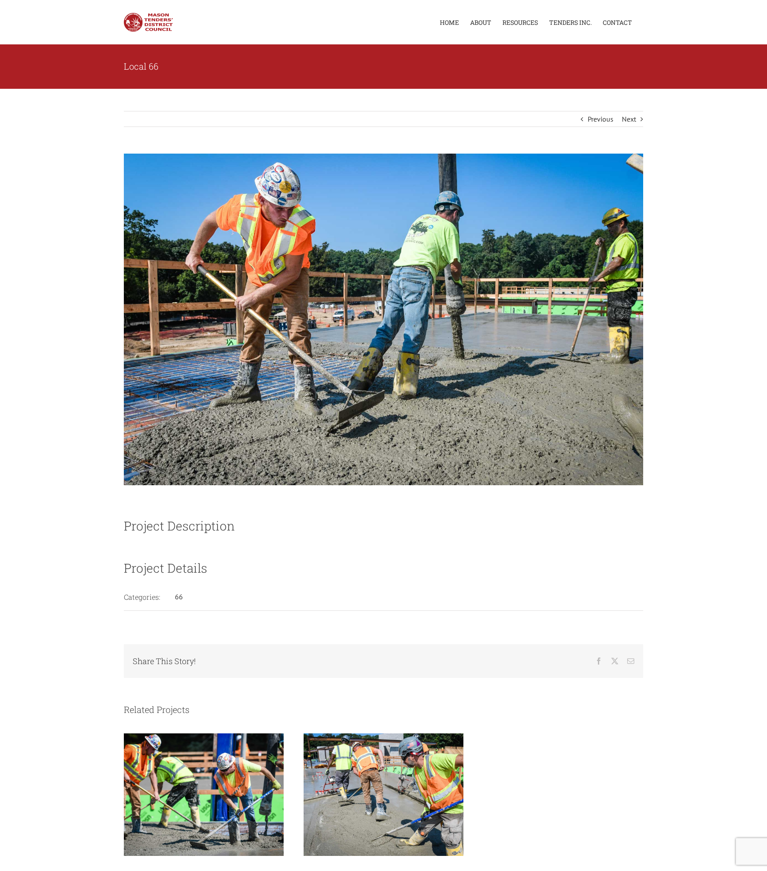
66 (179, 596)
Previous (600, 119)
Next (629, 119)
